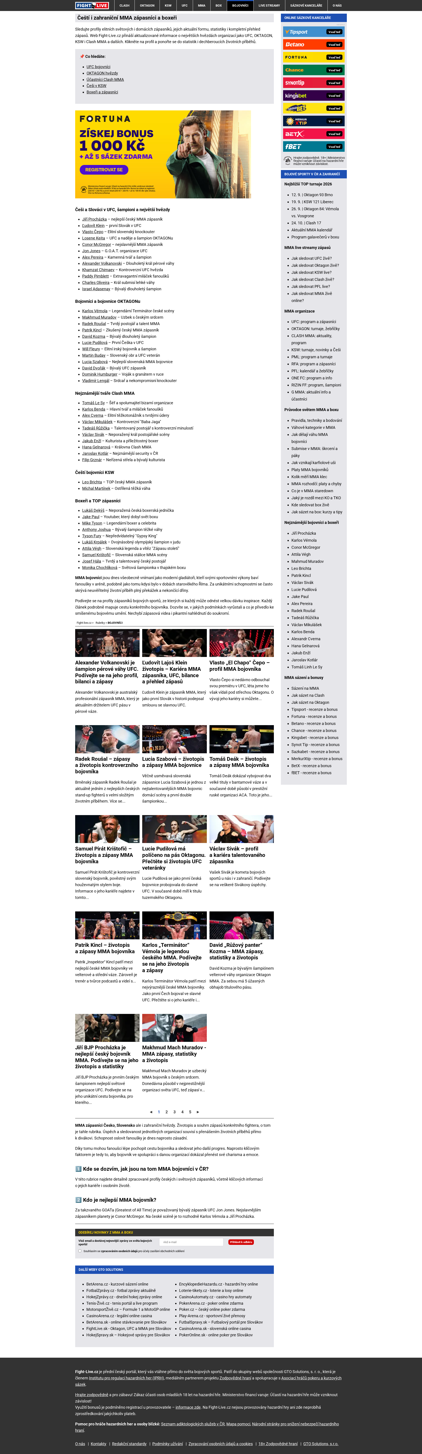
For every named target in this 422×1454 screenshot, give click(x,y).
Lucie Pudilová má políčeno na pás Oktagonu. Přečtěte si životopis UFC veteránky (174, 858)
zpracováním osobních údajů (119, 1251)
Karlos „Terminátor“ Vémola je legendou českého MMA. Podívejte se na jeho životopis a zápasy (172, 957)
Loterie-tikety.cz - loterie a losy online (211, 1290)
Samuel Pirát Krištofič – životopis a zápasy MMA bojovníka (104, 855)
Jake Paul (90, 516)
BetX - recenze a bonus (311, 765)
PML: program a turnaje (312, 357)
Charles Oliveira (95, 282)
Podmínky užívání (167, 1443)
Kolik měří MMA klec (309, 476)
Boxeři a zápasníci (102, 92)
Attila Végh (91, 548)
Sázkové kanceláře (306, 5)
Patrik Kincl (92, 330)
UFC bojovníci (98, 66)
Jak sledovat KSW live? (311, 272)
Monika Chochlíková (99, 567)
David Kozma (93, 336)
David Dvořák (93, 368)
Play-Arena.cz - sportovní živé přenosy (212, 1315)
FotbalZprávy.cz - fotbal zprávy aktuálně (121, 1290)
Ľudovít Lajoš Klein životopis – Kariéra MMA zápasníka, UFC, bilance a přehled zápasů (171, 672)
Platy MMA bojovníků (309, 469)
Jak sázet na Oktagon (310, 702)
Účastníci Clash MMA (105, 79)
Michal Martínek (96, 488)
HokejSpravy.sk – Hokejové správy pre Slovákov (128, 1335)
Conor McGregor (96, 244)
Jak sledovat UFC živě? (311, 258)
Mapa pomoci (238, 1424)
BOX (219, 5)
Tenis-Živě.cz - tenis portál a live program (122, 1303)
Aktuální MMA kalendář (311, 230)
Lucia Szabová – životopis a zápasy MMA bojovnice (173, 762)
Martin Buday (94, 355)
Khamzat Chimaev (98, 269)
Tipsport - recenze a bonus (314, 709)
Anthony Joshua (96, 529)
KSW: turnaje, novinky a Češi (316, 349)
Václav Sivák (93, 434)
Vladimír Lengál (95, 380)
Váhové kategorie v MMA (313, 427)
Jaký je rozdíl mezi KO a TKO (316, 498)
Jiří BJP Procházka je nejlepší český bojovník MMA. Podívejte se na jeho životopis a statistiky (106, 1057)
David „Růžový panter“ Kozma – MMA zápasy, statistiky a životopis (236, 951)
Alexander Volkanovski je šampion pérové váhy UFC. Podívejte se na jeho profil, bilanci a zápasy (106, 672)
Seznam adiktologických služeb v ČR (193, 1424)
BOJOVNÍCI (240, 5)
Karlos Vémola (94, 311)
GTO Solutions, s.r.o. (320, 1443)
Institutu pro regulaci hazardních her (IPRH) (126, 1378)
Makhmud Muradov (99, 317)
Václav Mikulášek (97, 421)
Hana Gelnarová (96, 447)
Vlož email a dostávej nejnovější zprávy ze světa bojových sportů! (115, 1242)
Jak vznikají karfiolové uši (313, 462)
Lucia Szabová (95, 361)
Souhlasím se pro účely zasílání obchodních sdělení (134, 1251)
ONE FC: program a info (311, 378)
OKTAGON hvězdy (102, 73)
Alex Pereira (92, 257)
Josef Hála (91, 561)
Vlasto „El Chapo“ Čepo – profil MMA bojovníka (239, 666)
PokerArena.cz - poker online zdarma (211, 1303)
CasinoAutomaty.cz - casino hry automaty (215, 1297)
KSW (168, 5)
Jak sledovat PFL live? (310, 286)
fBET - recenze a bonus (311, 772)
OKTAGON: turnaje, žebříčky (315, 328)
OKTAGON (147, 5)
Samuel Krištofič (96, 554)
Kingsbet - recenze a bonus (314, 737)
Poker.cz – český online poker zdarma (212, 1309)
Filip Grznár (92, 459)
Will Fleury (91, 349)
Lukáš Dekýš (93, 510)
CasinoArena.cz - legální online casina (119, 1315)
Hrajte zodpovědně (91, 1394)
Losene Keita (93, 238)
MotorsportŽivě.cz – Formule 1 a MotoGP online (128, 1309)
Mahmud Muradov (307, 561)
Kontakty (98, 1443)
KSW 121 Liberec (318, 201)
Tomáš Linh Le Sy (306, 667)
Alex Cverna (92, 415)
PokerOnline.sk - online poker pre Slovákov (216, 1335)
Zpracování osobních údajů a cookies (221, 1443)
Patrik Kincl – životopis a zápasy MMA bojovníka (105, 948)
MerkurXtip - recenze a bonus (316, 758)
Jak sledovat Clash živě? (312, 279)
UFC (184, 5)
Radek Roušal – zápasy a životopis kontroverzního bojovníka (106, 765)
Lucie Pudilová (94, 342)
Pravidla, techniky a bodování (316, 420)
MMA (201, 5)
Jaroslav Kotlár (95, 453)
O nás (337, 5)
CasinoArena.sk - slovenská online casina (215, 1328)
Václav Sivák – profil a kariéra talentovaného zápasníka (237, 855)
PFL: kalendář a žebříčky (312, 371)
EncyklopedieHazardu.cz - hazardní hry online (218, 1284)
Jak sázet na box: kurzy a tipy (316, 512)
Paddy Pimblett (95, 276)
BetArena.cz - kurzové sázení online (117, 1284)
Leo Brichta (92, 482)
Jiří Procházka (94, 219)
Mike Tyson (92, 523)
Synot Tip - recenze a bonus (315, 744)
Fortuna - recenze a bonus (314, 716)
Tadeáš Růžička (96, 428)
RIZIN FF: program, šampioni (316, 385)
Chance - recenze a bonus (314, 730)
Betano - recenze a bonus (313, 723)
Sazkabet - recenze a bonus (315, 751)
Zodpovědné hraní (235, 1378)
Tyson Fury (91, 536)
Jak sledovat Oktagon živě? (315, 265)
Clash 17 (313, 223)
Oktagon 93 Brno (318, 194)
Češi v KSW (96, 85)
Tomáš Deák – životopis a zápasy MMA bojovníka (239, 762)
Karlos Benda (93, 409)
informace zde (188, 1407)
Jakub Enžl (91, 441)
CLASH (124, 5)
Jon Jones (91, 251)
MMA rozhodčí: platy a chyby (316, 483)
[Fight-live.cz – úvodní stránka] (92, 5)
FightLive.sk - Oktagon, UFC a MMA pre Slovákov (128, 1328)
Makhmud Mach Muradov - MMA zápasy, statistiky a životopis (174, 1053)
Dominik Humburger (99, 374)
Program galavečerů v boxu (315, 237)
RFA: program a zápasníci (313, 364)
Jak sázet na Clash (307, 695)
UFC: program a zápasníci (313, 321)
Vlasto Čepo (92, 231)
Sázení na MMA (305, 688)
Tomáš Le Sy (93, 403)
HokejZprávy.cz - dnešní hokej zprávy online (124, 1297)
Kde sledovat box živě (310, 505)
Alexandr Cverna (305, 638)
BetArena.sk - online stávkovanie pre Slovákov (126, 1322)
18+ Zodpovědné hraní (278, 1443)
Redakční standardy (129, 1443)
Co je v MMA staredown (312, 490)
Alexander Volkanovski (102, 263)
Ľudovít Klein (93, 225)
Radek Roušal (94, 323)
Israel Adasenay (96, 289)
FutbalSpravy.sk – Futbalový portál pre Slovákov (221, 1322)
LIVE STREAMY (269, 5)
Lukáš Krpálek (94, 542)
